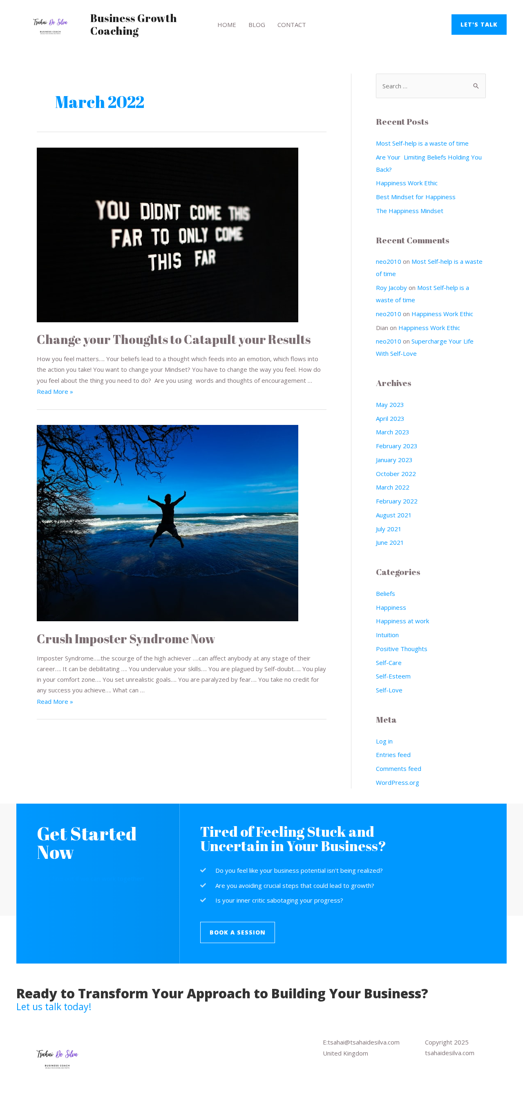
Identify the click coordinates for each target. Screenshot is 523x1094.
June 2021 (390, 542)
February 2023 (397, 446)
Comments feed (398, 768)
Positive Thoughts (401, 649)
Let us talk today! (54, 1006)
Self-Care (389, 662)
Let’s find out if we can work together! (90, 878)
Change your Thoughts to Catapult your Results (174, 339)
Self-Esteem (393, 676)
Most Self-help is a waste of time (422, 143)
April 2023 (390, 418)
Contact (291, 24)
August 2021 (394, 515)
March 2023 (392, 432)
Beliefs (385, 593)
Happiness (391, 607)
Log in (384, 741)
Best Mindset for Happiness (416, 197)
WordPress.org (397, 782)
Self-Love (389, 690)
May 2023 (390, 404)
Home (226, 24)
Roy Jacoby (391, 287)
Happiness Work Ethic (407, 183)
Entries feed (393, 754)
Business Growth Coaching (133, 24)
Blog (256, 24)
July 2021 (389, 529)
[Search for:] (431, 86)
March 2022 (392, 487)
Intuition (387, 635)
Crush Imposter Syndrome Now (126, 638)
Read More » (55, 391)
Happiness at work (402, 621)
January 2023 (394, 460)
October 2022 (396, 473)
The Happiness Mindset (409, 211)
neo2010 (388, 261)
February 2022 (397, 501)
